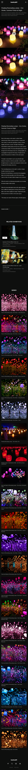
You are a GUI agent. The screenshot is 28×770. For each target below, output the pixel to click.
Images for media (4, 208)
